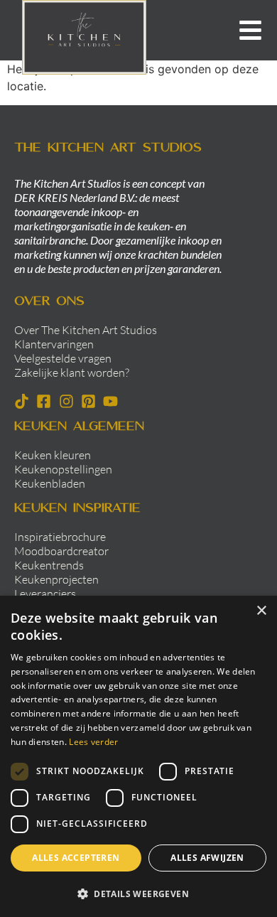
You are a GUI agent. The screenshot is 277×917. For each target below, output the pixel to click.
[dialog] (138, 756)
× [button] (261, 611)
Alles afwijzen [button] (207, 858)
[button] (138, 893)
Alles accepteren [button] (75, 858)
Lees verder (93, 742)
